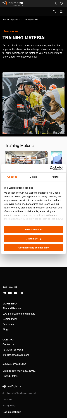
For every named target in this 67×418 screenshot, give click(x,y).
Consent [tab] (12, 176)
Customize (32, 238)
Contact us (8, 344)
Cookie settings (11, 412)
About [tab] (55, 176)
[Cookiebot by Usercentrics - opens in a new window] (49, 168)
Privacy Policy (9, 405)
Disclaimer (7, 399)
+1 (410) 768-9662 (12, 349)
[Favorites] (61, 3)
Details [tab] (33, 176)
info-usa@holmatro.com (15, 355)
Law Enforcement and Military (18, 313)
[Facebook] (15, 293)
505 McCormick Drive (14, 364)
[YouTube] (10, 293)
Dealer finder (9, 319)
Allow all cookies (33, 229)
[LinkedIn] (4, 293)
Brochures (8, 324)
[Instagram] (21, 293)
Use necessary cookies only (33, 247)
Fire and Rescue (11, 308)
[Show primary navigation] (61, 11)
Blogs (5, 329)
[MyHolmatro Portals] (55, 3)
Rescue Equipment (11, 19)
